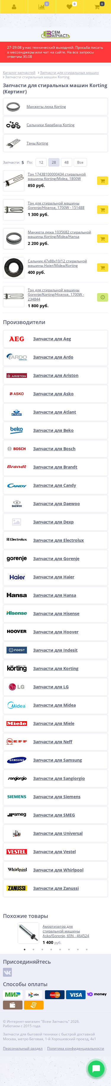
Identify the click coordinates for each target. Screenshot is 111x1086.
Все (80, 162)
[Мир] (12, 994)
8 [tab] (87, 949)
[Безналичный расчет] (34, 1005)
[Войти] (14, 7)
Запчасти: (11, 162)
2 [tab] (33, 949)
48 (67, 162)
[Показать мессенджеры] (96, 1069)
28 (54, 162)
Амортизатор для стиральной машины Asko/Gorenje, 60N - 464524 (66, 931)
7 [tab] (78, 949)
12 (41, 162)
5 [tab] (60, 949)
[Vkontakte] (7, 972)
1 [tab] (25, 949)
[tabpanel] (56, 933)
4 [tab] (51, 949)
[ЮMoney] (97, 994)
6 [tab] (69, 949)
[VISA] (76, 994)
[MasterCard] (55, 994)
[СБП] (34, 994)
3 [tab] (42, 949)
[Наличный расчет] (12, 1005)
